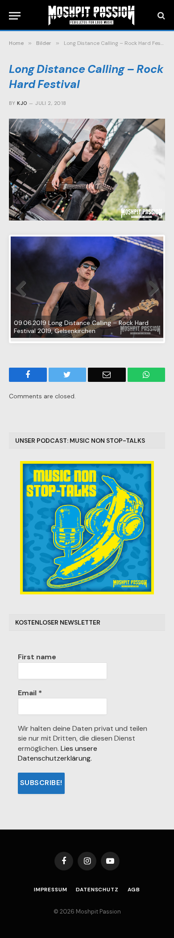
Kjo (22, 103)
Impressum (50, 889)
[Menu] (15, 16)
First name (37, 656)
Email (30, 692)
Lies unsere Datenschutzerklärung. (57, 753)
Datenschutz (97, 889)
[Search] (160, 16)
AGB (134, 889)
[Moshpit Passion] (91, 15)
